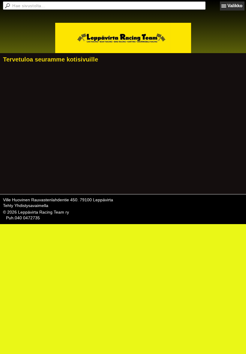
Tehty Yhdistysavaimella (25, 205)
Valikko (234, 5)
